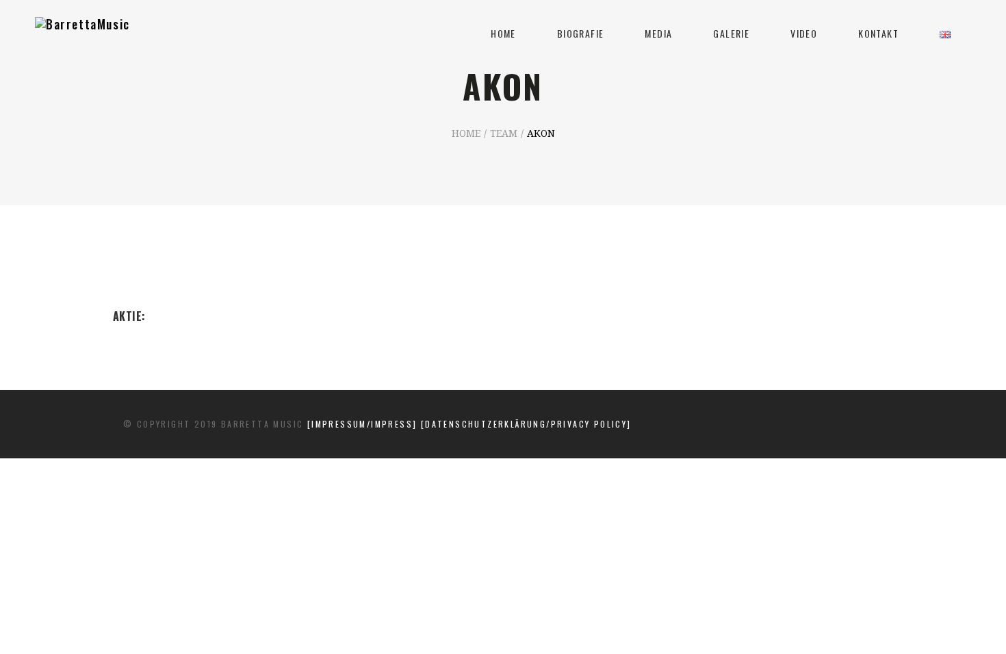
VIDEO (803, 33)
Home (466, 134)
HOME (503, 33)
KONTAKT (878, 33)
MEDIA (658, 33)
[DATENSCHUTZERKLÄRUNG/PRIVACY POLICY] (526, 424)
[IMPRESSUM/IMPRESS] (364, 424)
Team (503, 134)
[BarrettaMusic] (82, 34)
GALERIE (731, 33)
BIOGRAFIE (580, 33)
